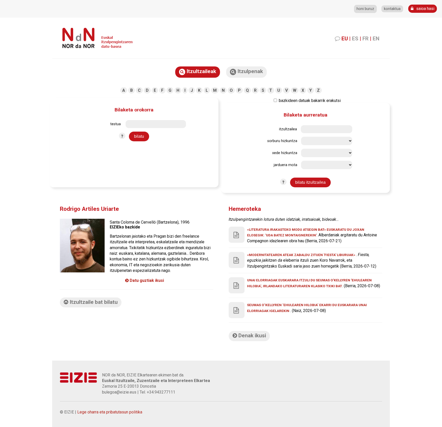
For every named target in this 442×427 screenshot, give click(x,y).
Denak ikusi (251, 335)
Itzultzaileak (200, 71)
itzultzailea (288, 129)
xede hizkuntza (284, 153)
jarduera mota (285, 165)
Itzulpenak (249, 71)
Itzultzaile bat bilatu (93, 302)
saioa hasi (424, 8)
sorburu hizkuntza (282, 141)
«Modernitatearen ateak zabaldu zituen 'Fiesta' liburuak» (301, 255)
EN (376, 39)
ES (355, 39)
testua (115, 124)
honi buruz (365, 9)
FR (365, 39)
